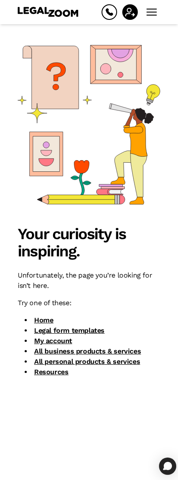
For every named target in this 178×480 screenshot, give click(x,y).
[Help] (109, 12)
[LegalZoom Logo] (48, 12)
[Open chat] (167, 466)
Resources (51, 372)
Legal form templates (69, 330)
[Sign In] (130, 12)
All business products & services (87, 351)
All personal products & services (87, 361)
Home (43, 320)
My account (53, 341)
